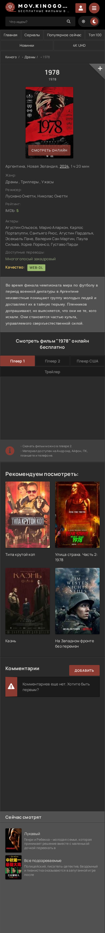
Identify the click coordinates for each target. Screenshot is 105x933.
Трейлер (53, 371)
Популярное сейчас (64, 34)
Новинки (27, 45)
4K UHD (79, 45)
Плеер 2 (52, 360)
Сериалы (32, 34)
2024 (64, 166)
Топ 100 (95, 34)
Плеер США (88, 360)
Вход (80, 8)
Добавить (84, 670)
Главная (11, 34)
